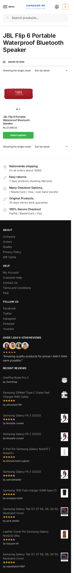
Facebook (9, 308)
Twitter (7, 313)
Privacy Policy (12, 252)
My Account (11, 272)
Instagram (9, 318)
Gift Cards (9, 257)
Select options (18, 135)
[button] (65, 7)
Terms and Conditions (17, 287)
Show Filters (16, 62)
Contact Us (10, 282)
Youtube (8, 328)
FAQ (5, 293)
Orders (7, 241)
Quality (7, 246)
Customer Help (12, 277)
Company (9, 236)
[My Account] (56, 7)
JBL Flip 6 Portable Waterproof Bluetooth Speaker (16, 120)
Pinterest (8, 323)
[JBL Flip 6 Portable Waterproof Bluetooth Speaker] (18, 93)
